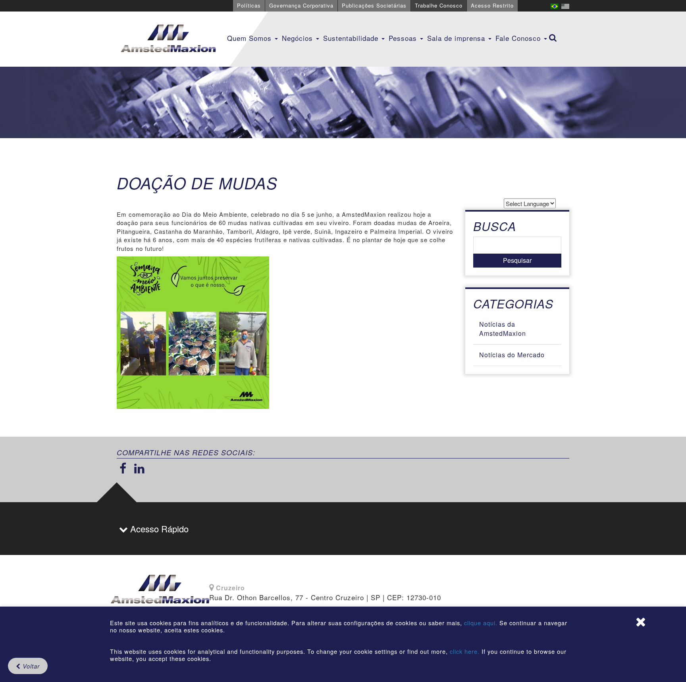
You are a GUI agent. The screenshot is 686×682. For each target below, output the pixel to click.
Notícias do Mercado (512, 354)
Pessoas (404, 38)
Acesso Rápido (158, 528)
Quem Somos (250, 38)
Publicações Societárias (374, 5)
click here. (465, 651)
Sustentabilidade (352, 38)
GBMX (168, 38)
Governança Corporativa (301, 5)
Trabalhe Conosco (438, 5)
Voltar (30, 666)
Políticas (249, 5)
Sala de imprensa (457, 38)
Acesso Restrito (492, 5)
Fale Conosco (519, 38)
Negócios (298, 38)
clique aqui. (481, 622)
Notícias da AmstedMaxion (502, 329)
